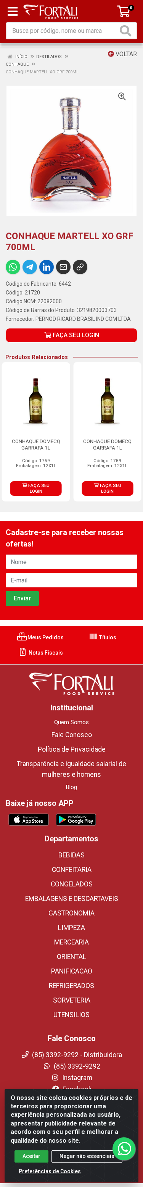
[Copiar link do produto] (80, 267)
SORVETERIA (71, 1000)
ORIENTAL (71, 957)
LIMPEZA (71, 927)
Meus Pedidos (45, 637)
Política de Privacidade (72, 749)
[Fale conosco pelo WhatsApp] (123, 1148)
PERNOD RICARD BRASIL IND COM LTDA (83, 319)
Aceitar (31, 1156)
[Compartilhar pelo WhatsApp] (13, 267)
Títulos (107, 637)
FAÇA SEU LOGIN (75, 335)
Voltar (125, 54)
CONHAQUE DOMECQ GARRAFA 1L (36, 444)
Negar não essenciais (86, 1156)
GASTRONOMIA (71, 913)
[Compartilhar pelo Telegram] (29, 267)
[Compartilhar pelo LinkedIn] (46, 267)
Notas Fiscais (45, 653)
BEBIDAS (71, 855)
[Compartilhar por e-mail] (63, 267)
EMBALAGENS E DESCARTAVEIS (71, 898)
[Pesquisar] (127, 31)
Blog (71, 787)
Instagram (76, 1078)
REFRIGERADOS (71, 986)
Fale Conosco (71, 735)
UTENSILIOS (71, 1015)
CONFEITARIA (72, 869)
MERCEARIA (71, 942)
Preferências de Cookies (50, 1171)
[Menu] (12, 11)
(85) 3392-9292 (76, 1066)
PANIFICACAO (71, 971)
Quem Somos (71, 722)
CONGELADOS (72, 884)
